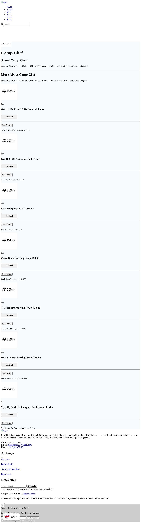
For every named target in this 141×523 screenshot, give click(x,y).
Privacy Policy (7, 464)
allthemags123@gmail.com (20, 445)
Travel (9, 17)
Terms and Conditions (10, 469)
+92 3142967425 (15, 447)
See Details (6, 125)
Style (9, 12)
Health (9, 7)
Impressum (6, 474)
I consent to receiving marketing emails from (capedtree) (28, 489)
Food (9, 14)
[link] (4, 2)
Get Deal (9, 117)
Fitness (10, 9)
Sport (9, 19)
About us (5, 459)
